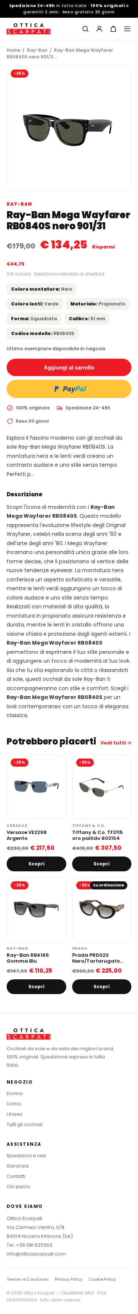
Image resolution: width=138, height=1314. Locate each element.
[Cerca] (85, 29)
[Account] (99, 29)
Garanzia (18, 1165)
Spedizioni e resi (26, 1155)
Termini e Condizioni (28, 1279)
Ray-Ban (37, 50)
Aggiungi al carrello (69, 367)
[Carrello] (113, 29)
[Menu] (127, 29)
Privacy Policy (68, 1279)
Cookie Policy (102, 1279)
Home (13, 50)
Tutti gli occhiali (25, 1124)
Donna (14, 1093)
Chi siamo (19, 1186)
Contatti (16, 1176)
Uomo (14, 1103)
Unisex (14, 1114)
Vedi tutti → (115, 742)
